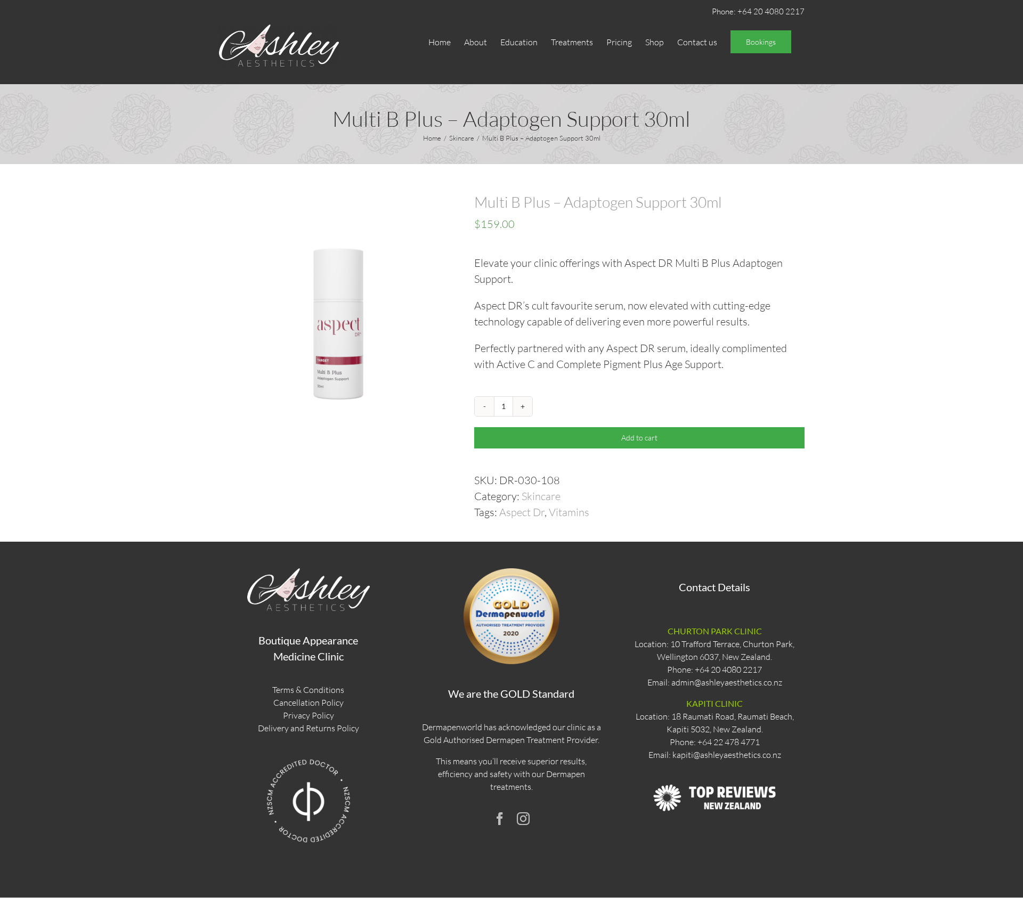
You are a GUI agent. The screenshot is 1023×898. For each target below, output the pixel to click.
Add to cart (639, 437)
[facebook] (499, 818)
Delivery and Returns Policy (308, 728)
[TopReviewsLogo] (714, 774)
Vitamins (569, 512)
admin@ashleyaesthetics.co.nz (726, 682)
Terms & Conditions (308, 689)
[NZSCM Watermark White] (308, 758)
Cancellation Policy (308, 702)
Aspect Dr (522, 512)
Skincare (541, 496)
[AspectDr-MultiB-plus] (338, 313)
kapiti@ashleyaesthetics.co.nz (726, 754)
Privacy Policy (308, 715)
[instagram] (523, 818)
